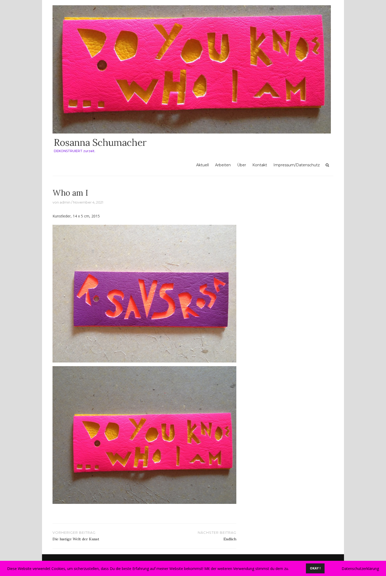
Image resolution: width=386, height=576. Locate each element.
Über (241, 165)
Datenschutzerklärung (360, 568)
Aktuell (202, 165)
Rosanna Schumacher (100, 142)
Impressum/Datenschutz (296, 165)
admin (65, 202)
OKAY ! (315, 568)
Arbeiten (223, 165)
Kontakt (259, 165)
